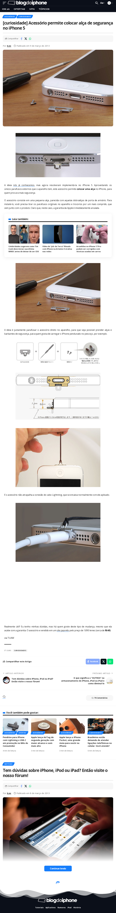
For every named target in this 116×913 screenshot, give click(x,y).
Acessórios (10, 17)
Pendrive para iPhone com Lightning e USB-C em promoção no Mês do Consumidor (15, 741)
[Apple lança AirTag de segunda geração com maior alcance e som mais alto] (44, 726)
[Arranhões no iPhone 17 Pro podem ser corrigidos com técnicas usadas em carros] (92, 234)
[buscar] (97, 3)
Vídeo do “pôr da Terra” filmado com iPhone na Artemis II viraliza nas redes (57, 249)
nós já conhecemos (23, 185)
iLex (9, 45)
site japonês (63, 630)
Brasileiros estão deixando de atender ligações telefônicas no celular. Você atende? (100, 741)
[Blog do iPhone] (28, 3)
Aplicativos (10, 882)
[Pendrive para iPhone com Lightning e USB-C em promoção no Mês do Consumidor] (15, 726)
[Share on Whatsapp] (30, 38)
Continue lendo (58, 868)
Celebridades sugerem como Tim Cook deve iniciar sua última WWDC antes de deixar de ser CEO (23, 249)
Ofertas (22, 733)
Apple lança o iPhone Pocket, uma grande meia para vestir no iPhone (70, 741)
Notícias (8, 764)
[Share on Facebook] (21, 38)
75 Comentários (101, 698)
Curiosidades (25, 17)
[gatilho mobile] (5, 3)
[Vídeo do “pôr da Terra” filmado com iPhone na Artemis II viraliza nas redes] (58, 234)
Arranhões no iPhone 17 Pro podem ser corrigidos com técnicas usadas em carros (88, 249)
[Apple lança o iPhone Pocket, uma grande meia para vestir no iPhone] (72, 726)
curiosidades (20, 650)
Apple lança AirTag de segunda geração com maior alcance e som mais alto (42, 741)
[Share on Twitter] (26, 38)
